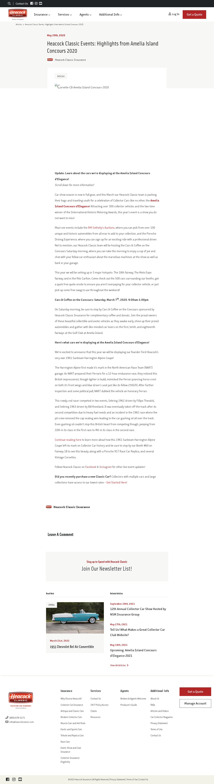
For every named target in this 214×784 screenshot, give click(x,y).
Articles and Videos (160, 710)
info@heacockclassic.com (21, 721)
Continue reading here (68, 440)
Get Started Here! (116, 482)
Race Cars (65, 741)
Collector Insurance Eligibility (70, 759)
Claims (94, 710)
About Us (155, 698)
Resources (95, 717)
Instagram (105, 467)
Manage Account (195, 703)
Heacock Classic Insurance (70, 60)
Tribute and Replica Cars (72, 735)
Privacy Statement (159, 723)
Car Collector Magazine (162, 717)
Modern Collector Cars (71, 717)
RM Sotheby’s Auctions (101, 227)
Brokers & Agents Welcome (133, 698)
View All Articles (118, 665)
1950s (51, 605)
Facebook (90, 467)
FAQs (153, 704)
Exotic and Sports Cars (71, 729)
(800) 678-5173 (17, 717)
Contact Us (22, 3)
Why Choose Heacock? (71, 698)
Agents (84, 14)
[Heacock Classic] (17, 14)
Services (63, 14)
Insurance (41, 14)
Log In (175, 14)
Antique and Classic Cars (72, 710)
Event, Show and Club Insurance (71, 749)
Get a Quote (194, 14)
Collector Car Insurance (72, 704)
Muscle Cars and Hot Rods (73, 723)
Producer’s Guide (128, 704)
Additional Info (109, 14)
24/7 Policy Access (99, 704)
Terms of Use (156, 729)
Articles (19, 24)
